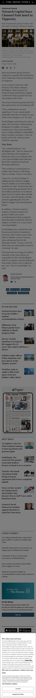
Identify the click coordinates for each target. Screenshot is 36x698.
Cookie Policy (28, 660)
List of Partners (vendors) (9, 684)
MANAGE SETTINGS (18, 694)
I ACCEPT (18, 689)
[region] (18, 665)
